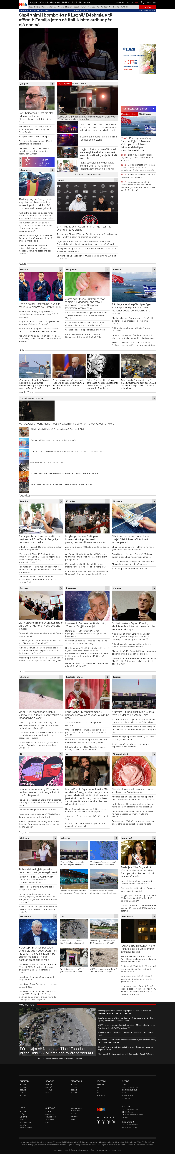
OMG (122, 7)
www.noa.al (25, 1142)
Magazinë (92, 7)
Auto (117, 7)
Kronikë (61, 7)
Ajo (98, 7)
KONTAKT (120, 2)
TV (127, 7)
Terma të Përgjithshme (71, 1150)
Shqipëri (33, 2)
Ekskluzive (84, 2)
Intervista (52, 7)
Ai (102, 7)
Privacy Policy (116, 1150)
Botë (74, 2)
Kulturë (84, 7)
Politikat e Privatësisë (87, 1150)
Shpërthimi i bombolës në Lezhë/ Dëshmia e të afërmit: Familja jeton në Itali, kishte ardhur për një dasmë (65, 19)
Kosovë (44, 2)
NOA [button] (129, 2)
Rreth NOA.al (58, 1150)
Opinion (44, 7)
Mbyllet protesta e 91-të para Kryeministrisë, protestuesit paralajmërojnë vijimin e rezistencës (138, 167)
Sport (111, 7)
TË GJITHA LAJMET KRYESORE (87, 174)
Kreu (31, 7)
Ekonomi (68, 7)
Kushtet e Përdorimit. (59, 1145)
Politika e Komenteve (103, 1150)
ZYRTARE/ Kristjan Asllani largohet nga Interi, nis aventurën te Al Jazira (137, 157)
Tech (106, 7)
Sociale (77, 7)
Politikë (37, 7)
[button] (152, 2)
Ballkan (66, 2)
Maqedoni (55, 2)
